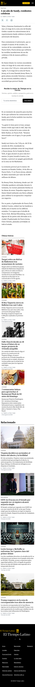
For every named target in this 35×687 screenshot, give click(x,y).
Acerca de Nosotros (20, 670)
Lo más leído (17, 658)
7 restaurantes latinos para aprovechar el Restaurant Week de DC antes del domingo (12, 393)
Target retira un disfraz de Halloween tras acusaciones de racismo (12, 261)
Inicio (3, 646)
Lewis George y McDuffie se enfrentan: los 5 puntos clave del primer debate (15, 551)
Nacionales (4, 497)
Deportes (17, 650)
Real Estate (5, 666)
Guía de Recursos (7, 674)
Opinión (16, 654)
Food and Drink (6, 654)
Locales (4, 257)
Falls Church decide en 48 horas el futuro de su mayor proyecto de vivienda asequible (13, 345)
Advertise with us (19, 674)
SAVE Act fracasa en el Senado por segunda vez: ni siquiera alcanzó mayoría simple (15, 502)
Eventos (4, 658)
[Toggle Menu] (32, 3)
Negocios (5, 662)
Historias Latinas (7, 670)
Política (3, 8)
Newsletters (17, 662)
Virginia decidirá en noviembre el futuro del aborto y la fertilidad (15, 454)
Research (30, 646)
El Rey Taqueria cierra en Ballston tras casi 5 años (13, 303)
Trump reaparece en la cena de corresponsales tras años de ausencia (17, 601)
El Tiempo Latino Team (7, 16)
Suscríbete (26, 3)
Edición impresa (18, 666)
